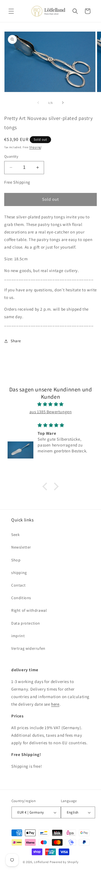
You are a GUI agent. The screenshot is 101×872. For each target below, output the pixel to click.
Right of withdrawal (29, 610)
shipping (19, 572)
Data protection (25, 623)
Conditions (21, 597)
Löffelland (41, 862)
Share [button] (16, 340)
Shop (15, 560)
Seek (15, 534)
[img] (50, 404)
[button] (11, 11)
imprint (18, 635)
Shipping (35, 147)
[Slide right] (63, 102)
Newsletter (21, 547)
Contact (18, 585)
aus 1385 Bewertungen (50, 411)
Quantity (11, 156)
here (55, 704)
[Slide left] (38, 102)
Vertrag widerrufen (28, 648)
